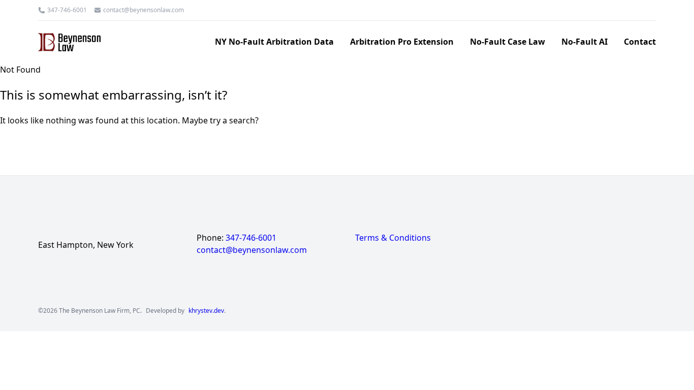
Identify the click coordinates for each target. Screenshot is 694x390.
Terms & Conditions (393, 237)
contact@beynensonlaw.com (143, 10)
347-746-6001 (67, 10)
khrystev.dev (206, 311)
